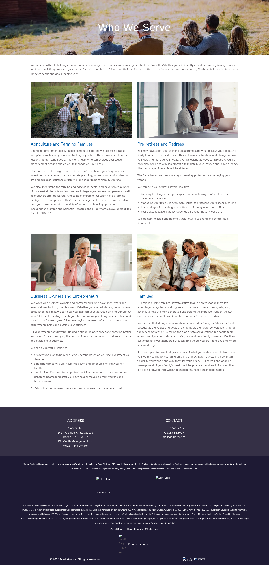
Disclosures (152, 529)
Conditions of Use (121, 529)
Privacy (138, 529)
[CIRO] (115, 482)
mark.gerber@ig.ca (173, 437)
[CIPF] (164, 482)
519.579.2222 (175, 428)
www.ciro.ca (103, 492)
